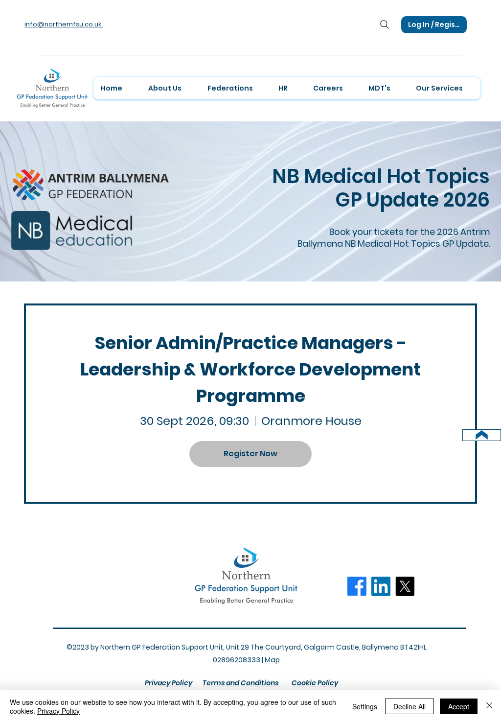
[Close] (489, 706)
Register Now (250, 453)
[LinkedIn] (380, 586)
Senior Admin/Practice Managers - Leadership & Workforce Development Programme (252, 369)
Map (272, 660)
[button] (170, 88)
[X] (404, 586)
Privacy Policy (58, 711)
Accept (458, 706)
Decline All (409, 706)
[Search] (384, 24)
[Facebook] (356, 586)
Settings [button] (364, 706)
